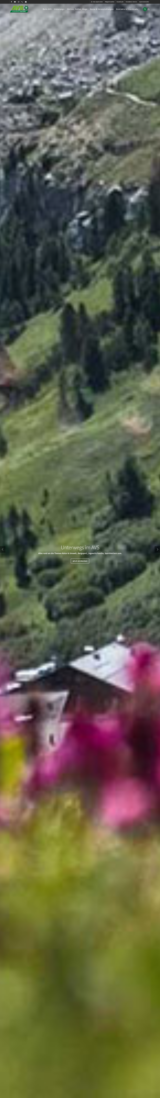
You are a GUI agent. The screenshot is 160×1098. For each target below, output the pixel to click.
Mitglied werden (109, 2)
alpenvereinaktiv (144, 2)
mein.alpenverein (98, 2)
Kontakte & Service (131, 2)
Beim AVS (47, 9)
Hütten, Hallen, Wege (77, 9)
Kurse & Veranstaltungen (102, 9)
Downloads (120, 2)
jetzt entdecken (80, 566)
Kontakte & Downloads (127, 9)
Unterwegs (59, 9)
